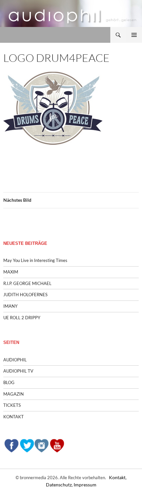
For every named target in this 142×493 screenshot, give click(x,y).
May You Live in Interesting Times (35, 260)
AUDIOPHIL (15, 359)
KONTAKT (13, 416)
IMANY (10, 306)
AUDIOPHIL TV (18, 371)
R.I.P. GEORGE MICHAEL (27, 283)
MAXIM (10, 271)
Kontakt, (117, 477)
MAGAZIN (13, 394)
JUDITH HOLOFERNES (25, 294)
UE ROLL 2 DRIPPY (21, 317)
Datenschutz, (60, 484)
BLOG (9, 382)
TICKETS (12, 405)
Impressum (85, 484)
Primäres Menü (134, 35)
